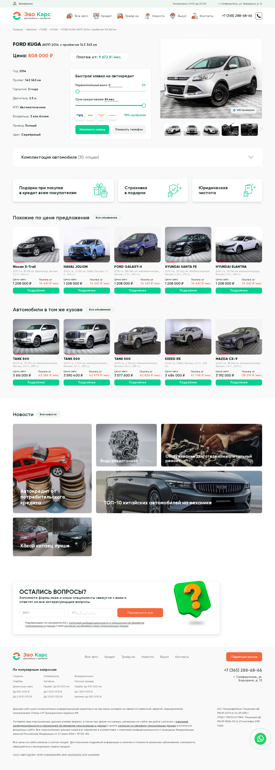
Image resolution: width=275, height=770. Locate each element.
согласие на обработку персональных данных (147, 725)
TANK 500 (21, 359)
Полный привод (84, 681)
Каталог (32, 29)
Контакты (182, 656)
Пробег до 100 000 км (88, 686)
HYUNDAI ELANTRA (231, 266)
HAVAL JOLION (76, 266)
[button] (261, 129)
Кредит (110, 656)
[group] (211, 78)
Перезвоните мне (140, 612)
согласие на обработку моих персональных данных (96, 625)
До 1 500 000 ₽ (84, 691)
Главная (18, 29)
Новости (148, 656)
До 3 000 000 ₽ (53, 696)
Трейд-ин (128, 656)
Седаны (18, 676)
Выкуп (164, 656)
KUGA (54, 29)
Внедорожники (84, 676)
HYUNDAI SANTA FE (181, 266)
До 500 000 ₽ (21, 691)
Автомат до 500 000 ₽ (88, 696)
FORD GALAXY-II (128, 266)
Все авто (91, 656)
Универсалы (51, 676)
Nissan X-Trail (24, 266)
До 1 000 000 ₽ (53, 691)
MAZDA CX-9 (226, 359)
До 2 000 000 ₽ (22, 696)
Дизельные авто (23, 686)
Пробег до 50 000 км (56, 686)
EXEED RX (173, 359)
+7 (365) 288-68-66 (237, 16)
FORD (44, 29)
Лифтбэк (18, 681)
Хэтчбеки (49, 681)
